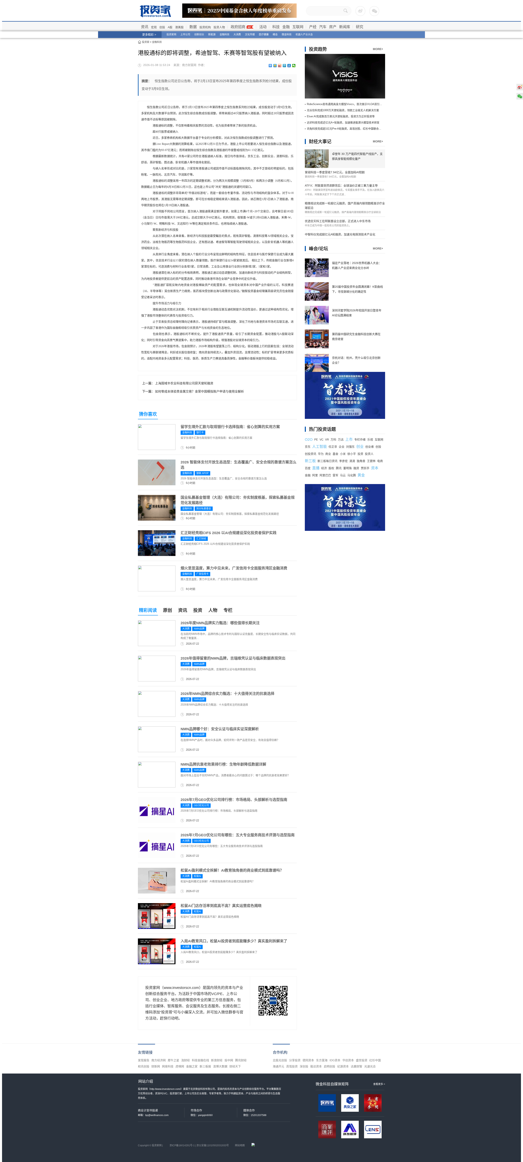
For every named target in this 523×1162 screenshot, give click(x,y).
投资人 (369, 453)
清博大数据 (220, 1066)
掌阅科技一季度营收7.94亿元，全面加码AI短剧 (335, 172)
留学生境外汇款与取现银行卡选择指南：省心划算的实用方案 (230, 427)
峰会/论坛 (318, 248)
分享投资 (295, 1060)
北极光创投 (280, 1060)
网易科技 (167, 1066)
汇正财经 (201, 538)
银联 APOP (202, 473)
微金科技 (287, 34)
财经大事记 (320, 141)
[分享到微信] (294, 65)
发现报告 (143, 1060)
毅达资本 (316, 1066)
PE (316, 439)
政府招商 (238, 27)
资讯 (144, 27)
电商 (380, 461)
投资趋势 (318, 49)
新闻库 (344, 27)
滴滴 (352, 461)
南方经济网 (158, 1060)
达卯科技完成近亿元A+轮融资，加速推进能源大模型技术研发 (343, 122)
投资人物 (219, 27)
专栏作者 (360, 439)
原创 (167, 610)
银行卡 (200, 432)
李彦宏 (343, 461)
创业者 (369, 446)
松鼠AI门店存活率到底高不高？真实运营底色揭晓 (221, 906)
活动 (263, 27)
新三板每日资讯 (327, 461)
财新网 (155, 1066)
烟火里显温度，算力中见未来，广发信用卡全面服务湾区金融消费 (234, 568)
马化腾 (351, 475)
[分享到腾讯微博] (284, 65)
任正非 (333, 446)
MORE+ (378, 49)
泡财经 (185, 1060)
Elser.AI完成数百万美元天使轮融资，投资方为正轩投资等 (341, 116)
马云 (343, 475)
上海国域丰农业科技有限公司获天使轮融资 (184, 383)
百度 (308, 468)
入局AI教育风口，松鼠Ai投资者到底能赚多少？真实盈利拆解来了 (234, 941)
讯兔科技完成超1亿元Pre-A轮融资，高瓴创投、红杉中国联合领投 (345, 128)
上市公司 (185, 34)
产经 (312, 27)
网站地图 (240, 1145)
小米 (343, 453)
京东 (308, 446)
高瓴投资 (292, 1066)
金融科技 (224, 34)
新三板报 (205, 1066)
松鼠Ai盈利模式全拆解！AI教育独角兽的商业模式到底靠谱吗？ (232, 870)
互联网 (297, 27)
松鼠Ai (197, 876)
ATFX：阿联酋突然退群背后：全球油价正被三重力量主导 (341, 185)
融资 (356, 468)
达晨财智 (356, 1066)
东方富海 (321, 1060)
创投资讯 (310, 453)
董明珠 (347, 468)
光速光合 (370, 1066)
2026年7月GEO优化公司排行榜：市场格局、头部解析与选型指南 (234, 800)
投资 (197, 610)
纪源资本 (343, 1066)
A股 (170, 27)
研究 (359, 27)
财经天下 (235, 1066)
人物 (212, 610)
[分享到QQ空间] (275, 65)
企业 (341, 446)
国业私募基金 (203, 508)
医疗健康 (264, 34)
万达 (341, 439)
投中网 (229, 1060)
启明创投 (329, 1066)
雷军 (335, 475)
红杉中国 (375, 1060)
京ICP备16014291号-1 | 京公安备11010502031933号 (199, 1145)
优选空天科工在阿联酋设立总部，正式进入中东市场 (338, 221)
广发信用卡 (202, 574)
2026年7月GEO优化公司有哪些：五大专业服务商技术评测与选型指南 (238, 835)
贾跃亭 (365, 468)
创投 (162, 27)
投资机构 (205, 27)
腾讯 (339, 468)
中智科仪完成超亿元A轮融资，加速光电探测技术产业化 (340, 234)
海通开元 (278, 1066)
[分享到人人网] (289, 65)
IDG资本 (335, 1060)
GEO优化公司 (201, 805)
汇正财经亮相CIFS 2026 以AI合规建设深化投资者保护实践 (228, 533)
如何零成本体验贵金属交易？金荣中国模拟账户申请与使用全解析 (199, 391)
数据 (193, 27)
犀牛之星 (173, 1060)
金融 (286, 27)
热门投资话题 (322, 429)
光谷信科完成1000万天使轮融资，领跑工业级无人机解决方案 (343, 110)
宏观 (154, 27)
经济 (324, 468)
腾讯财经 (241, 1060)
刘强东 (350, 446)
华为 (321, 453)
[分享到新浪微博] (280, 65)
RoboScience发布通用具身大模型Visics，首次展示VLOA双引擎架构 (347, 104)
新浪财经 (216, 1060)
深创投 (304, 1066)
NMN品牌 (199, 628)
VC (321, 439)
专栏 (228, 610)
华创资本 (348, 1060)
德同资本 (308, 1060)
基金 (335, 453)
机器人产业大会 (304, 34)
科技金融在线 (200, 1060)
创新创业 (199, 34)
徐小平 (351, 453)
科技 (276, 27)
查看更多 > (379, 1084)
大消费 (237, 34)
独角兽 (361, 461)
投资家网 (171, 34)
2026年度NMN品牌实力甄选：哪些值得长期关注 (220, 623)
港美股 (179, 27)
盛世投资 (361, 1060)
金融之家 (192, 1066)
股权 (331, 468)
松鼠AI (197, 911)
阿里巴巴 (325, 475)
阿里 (315, 475)
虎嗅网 (179, 1066)
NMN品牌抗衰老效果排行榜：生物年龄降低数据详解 (223, 764)
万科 (333, 439)
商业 (328, 453)
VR (327, 439)
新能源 (212, 34)
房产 (332, 27)
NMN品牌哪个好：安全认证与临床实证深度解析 (220, 729)
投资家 (145, 42)
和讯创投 (143, 1066)
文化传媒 (250, 34)
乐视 (370, 439)
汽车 (322, 27)
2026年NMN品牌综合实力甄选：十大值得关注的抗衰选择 (227, 694)
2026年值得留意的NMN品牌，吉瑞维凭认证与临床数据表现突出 (233, 658)
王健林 (371, 461)
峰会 (275, 34)
